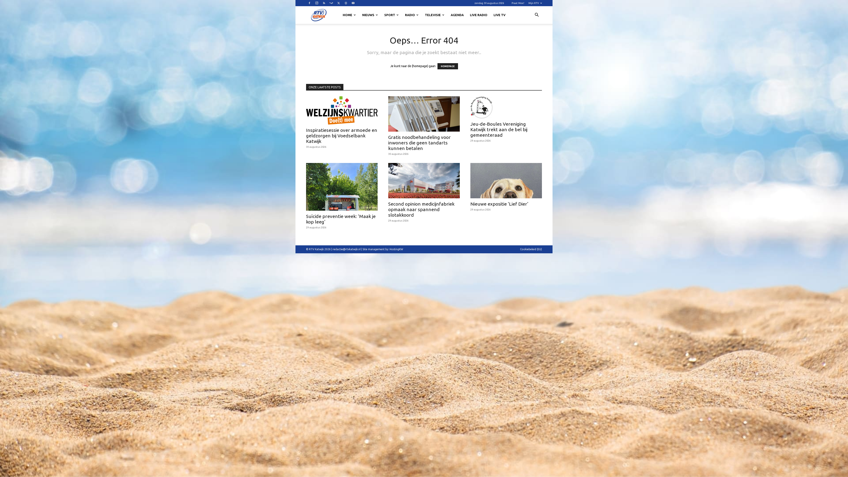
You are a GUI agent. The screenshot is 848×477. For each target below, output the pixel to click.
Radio (410, 15)
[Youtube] (353, 3)
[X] (338, 3)
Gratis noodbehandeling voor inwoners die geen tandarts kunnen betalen (419, 142)
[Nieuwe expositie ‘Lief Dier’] (506, 180)
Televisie (433, 15)
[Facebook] (309, 3)
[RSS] (324, 3)
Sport (389, 15)
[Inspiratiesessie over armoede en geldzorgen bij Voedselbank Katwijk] (342, 110)
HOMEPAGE (448, 66)
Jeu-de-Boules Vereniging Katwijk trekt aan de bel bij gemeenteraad (498, 129)
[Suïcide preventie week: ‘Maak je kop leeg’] (342, 187)
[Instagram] (316, 3)
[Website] (346, 3)
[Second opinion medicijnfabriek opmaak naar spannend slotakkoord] (424, 180)
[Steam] (331, 3)
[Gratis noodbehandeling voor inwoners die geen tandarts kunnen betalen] (424, 114)
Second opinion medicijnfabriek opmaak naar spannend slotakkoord (421, 209)
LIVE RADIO (478, 15)
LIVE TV (499, 15)
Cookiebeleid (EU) (531, 249)
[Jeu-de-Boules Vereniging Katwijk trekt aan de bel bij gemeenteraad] (506, 107)
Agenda (457, 15)
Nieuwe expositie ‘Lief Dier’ (499, 203)
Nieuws (368, 15)
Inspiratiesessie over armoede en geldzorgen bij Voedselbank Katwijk (341, 135)
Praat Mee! (518, 3)
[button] (536, 15)
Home (347, 15)
